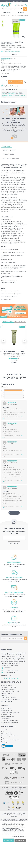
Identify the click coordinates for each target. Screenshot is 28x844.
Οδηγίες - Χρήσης (9, 150)
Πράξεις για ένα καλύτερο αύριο (11, 740)
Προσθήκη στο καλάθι (16, 81)
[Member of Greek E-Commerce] (9, 793)
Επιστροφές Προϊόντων (8, 689)
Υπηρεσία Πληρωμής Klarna (9, 722)
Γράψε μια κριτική (14, 512)
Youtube (10, 678)
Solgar (21, 787)
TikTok (7, 678)
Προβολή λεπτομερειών (18, 836)
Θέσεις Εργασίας (6, 733)
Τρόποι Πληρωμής (6, 685)
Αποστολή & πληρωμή (11, 158)
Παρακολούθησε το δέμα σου (10, 691)
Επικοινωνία (4, 695)
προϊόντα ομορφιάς (7, 661)
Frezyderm (5, 787)
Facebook (2, 678)
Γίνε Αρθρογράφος (7, 742)
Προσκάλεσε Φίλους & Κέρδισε (10, 712)
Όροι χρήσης (7, 813)
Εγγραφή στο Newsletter (8, 697)
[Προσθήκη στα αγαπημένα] (25, 82)
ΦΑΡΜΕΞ (4, 223)
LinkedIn (17, 678)
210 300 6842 (8, 668)
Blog (2, 738)
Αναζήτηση (25, 638)
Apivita (16, 787)
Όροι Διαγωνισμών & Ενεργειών (11, 699)
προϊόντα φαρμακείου (17, 658)
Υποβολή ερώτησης (14, 543)
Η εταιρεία (4, 729)
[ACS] (21, 782)
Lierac (11, 787)
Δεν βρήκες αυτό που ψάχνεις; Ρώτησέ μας (14, 532)
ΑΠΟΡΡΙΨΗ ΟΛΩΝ (20, 840)
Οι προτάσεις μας (19, 321)
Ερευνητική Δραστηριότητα (9, 736)
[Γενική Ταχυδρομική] (13, 778)
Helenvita (14, 54)
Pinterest (12, 678)
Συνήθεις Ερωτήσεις (7, 693)
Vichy (18, 789)
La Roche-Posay (11, 789)
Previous (3, 340)
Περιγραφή (6, 146)
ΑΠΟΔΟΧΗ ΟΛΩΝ (8, 840)
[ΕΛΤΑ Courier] (6, 778)
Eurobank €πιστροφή (7, 716)
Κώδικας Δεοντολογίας (14, 815)
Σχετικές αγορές (8, 321)
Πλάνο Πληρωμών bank (9, 720)
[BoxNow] (7, 782)
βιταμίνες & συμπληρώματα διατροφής (13, 660)
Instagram (4, 678)
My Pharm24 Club (6, 708)
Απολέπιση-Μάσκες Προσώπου (10, 93)
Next (24, 340)
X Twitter (15, 678)
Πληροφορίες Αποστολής (8, 687)
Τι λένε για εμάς (6, 731)
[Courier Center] (14, 782)
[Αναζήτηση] (25, 9)
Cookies (4, 815)
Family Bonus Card (7, 710)
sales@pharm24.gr (9, 672)
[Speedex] (21, 778)
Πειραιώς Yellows (6, 718)
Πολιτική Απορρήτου (18, 813)
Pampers (23, 789)
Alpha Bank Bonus (6, 714)
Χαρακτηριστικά (8, 154)
